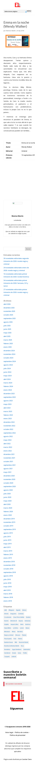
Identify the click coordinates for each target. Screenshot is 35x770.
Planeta (24, 635)
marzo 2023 (8, 411)
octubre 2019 (8, 526)
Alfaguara (11, 610)
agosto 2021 (8, 469)
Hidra (21, 624)
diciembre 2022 (9, 422)
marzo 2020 (8, 508)
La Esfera (15, 628)
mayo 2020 (7, 501)
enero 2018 (8, 601)
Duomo (6, 621)
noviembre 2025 (9, 311)
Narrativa (20, 631)
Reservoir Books (23, 642)
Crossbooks (7, 617)
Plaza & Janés (8, 638)
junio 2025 (7, 329)
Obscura (17, 635)
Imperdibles (7, 628)
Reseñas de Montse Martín (11, 646)
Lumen (22, 628)
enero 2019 (8, 558)
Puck (15, 638)
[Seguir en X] (10, 716)
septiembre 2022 (10, 433)
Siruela (14, 653)
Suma (19, 653)
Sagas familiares (16, 649)
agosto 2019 (8, 533)
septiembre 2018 (10, 572)
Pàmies (20, 638)
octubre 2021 (8, 461)
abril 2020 (7, 504)
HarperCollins (14, 624)
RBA (16, 642)
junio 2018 (7, 583)
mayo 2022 (7, 440)
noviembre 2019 (9, 522)
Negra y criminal (8, 635)
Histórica (27, 624)
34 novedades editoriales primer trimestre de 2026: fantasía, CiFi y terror (16, 283)
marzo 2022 (8, 447)
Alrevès (6, 614)
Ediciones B (13, 621)
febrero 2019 (8, 554)
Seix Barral (7, 653)
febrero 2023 (8, 415)
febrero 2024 (8, 386)
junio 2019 (7, 540)
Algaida (18, 610)
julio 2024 (7, 368)
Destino (28, 617)
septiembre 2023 (10, 397)
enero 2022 (8, 451)
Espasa (21, 621)
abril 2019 (7, 547)
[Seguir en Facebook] (17, 716)
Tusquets (7, 656)
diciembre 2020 (9, 476)
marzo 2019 (8, 551)
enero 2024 (8, 390)
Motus (13, 631)
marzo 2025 (8, 340)
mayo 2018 (7, 587)
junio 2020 (7, 497)
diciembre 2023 (9, 393)
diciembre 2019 (9, 519)
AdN (5, 610)
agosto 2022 (8, 436)
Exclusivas (27, 621)
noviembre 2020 (9, 479)
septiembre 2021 (10, 465)
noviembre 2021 (9, 458)
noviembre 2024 (9, 354)
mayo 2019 (7, 544)
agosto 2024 (8, 365)
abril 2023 (7, 408)
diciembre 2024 (9, 351)
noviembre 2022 (9, 426)
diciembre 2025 (9, 308)
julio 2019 (7, 537)
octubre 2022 (8, 429)
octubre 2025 (8, 315)
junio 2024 (7, 372)
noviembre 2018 (9, 565)
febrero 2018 (8, 597)
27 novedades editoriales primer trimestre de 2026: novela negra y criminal (16, 292)
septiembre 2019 (10, 529)
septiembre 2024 (10, 361)
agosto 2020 (8, 490)
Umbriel (14, 656)
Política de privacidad (17, 735)
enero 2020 (8, 515)
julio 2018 (7, 579)
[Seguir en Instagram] (25, 716)
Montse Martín (11, 31)
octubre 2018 (8, 569)
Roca (22, 646)
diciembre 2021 (9, 454)
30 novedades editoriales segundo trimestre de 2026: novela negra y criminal (16, 261)
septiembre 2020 (10, 486)
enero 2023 (8, 418)
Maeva (27, 628)
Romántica (7, 649)
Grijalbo (6, 624)
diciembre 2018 (9, 561)
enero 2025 (8, 347)
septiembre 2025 (10, 318)
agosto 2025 (8, 322)
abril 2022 (7, 444)
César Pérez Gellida (18, 617)
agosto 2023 (8, 401)
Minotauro (7, 631)
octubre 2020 (8, 483)
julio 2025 (7, 326)
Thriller (25, 653)
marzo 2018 (8, 594)
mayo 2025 (7, 333)
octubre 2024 (8, 358)
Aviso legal (9, 732)
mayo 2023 (7, 404)
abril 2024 (7, 379)
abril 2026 (7, 304)
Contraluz (21, 614)
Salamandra (26, 649)
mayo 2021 (7, 472)
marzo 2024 (8, 383)
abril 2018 (7, 590)
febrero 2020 (8, 511)
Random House (8, 642)
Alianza (24, 610)
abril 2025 (7, 336)
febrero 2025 (8, 343)
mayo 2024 (7, 376)
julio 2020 (7, 494)
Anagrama (13, 614)
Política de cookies (21, 732)
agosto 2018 (8, 576)
